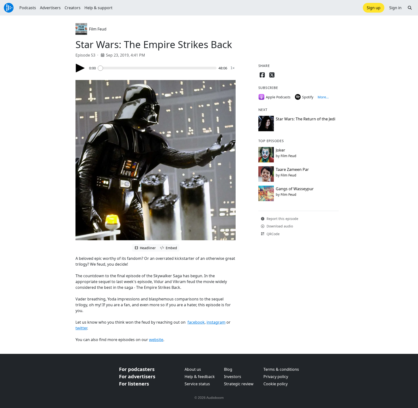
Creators (73, 7)
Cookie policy (275, 383)
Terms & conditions (281, 369)
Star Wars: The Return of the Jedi (305, 119)
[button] (409, 8)
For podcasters (137, 369)
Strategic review (239, 383)
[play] (80, 68)
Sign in (395, 7)
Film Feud (97, 29)
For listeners (134, 383)
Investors (232, 376)
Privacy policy (275, 376)
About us (193, 369)
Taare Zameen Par (292, 169)
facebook (196, 322)
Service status (197, 383)
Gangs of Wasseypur (295, 188)
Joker (280, 150)
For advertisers (137, 376)
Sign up (374, 7)
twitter (81, 328)
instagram (216, 322)
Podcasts (27, 7)
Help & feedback (200, 376)
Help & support (98, 7)
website (156, 339)
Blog (228, 369)
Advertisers (50, 7)
